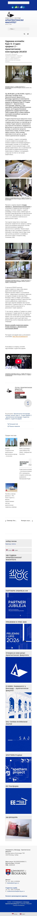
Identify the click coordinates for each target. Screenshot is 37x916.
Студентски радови (19, 397)
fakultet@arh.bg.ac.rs (13, 883)
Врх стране (17, 910)
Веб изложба (19, 392)
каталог (13, 415)
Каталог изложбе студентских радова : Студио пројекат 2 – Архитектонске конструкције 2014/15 (17, 326)
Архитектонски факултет (23, 388)
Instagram (24, 7)
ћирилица (8, 544)
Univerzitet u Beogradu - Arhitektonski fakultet (11, 55)
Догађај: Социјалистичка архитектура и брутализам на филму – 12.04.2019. (11, 452)
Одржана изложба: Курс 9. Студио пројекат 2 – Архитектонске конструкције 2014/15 (13, 59)
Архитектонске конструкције (22, 413)
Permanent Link (13, 424)
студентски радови (16, 418)
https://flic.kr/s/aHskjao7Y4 (20, 336)
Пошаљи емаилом (14, 426)
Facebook (13, 7)
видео (17, 394)
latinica (14, 544)
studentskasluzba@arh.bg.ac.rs (16, 891)
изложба (7, 415)
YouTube (16, 7)
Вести (7, 57)
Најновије (19, 55)
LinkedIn (21, 7)
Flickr (18, 7)
